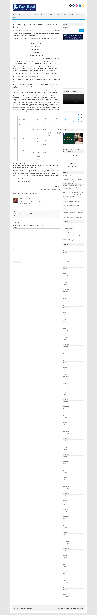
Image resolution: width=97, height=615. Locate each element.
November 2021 (66, 378)
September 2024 (66, 300)
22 (78, 119)
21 (75, 119)
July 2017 (64, 497)
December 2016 (66, 513)
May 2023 (65, 337)
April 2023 (65, 339)
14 (75, 117)
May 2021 (65, 392)
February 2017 (66, 509)
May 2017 (65, 502)
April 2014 (65, 562)
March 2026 (65, 259)
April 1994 (65, 594)
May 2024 (65, 309)
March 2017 (65, 507)
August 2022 (65, 358)
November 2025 (66, 268)
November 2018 (66, 461)
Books (51, 14)
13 (73, 117)
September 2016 (66, 520)
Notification (34, 193)
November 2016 (66, 516)
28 (75, 121)
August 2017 (65, 495)
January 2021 (65, 401)
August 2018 (65, 468)
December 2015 (66, 541)
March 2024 (65, 314)
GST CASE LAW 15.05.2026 (68, 175)
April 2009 (65, 580)
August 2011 (65, 571)
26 (70, 121)
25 (67, 121)
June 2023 (65, 335)
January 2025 (65, 291)
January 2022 (65, 374)
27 (73, 121)
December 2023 (66, 321)
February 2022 (66, 371)
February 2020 (66, 426)
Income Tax (43, 14)
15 (78, 117)
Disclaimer (67, 230)
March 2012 (65, 568)
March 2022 (65, 369)
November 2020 (66, 406)
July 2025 (64, 277)
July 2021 (64, 387)
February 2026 (66, 261)
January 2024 (65, 319)
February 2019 (66, 454)
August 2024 (65, 303)
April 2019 (65, 449)
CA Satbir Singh (18, 30)
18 (67, 119)
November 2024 (66, 296)
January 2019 (65, 456)
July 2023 (64, 332)
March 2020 (65, 424)
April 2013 (65, 566)
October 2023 (65, 325)
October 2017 (65, 490)
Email (14, 249)
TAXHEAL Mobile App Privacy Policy (72, 235)
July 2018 (64, 470)
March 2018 (65, 479)
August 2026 (65, 248)
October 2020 (65, 408)
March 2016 (65, 534)
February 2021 (66, 399)
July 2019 (64, 442)
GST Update (21, 14)
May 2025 (65, 282)
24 (65, 121)
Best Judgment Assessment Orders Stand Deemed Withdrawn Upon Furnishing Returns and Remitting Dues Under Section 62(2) (73, 202)
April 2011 (65, 575)
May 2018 (65, 474)
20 (73, 119)
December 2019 (66, 431)
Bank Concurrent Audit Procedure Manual (71, 240)
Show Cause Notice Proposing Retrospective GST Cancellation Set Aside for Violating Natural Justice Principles (73, 207)
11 (67, 117)
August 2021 (65, 385)
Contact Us (65, 226)
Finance (58, 14)
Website (15, 255)
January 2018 (65, 484)
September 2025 (66, 273)
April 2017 (65, 504)
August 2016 (65, 523)
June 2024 (65, 307)
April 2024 (65, 312)
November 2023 (66, 323)
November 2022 (66, 351)
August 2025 (65, 275)
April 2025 (65, 284)
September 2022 (66, 355)
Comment (15, 227)
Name (14, 243)
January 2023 (65, 346)
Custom (19, 193)
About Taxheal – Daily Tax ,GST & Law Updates (72, 224)
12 (70, 117)
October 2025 (65, 270)
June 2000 (65, 589)
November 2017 (66, 488)
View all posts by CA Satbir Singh (27, 203)
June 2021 (65, 390)
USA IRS (14, 17)
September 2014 (66, 559)
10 (65, 117)
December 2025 (66, 266)
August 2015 (65, 550)
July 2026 (64, 250)
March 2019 (65, 452)
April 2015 (65, 557)
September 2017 (66, 493)
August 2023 (65, 330)
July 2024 (64, 305)
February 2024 (66, 316)
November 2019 (66, 433)
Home (14, 14)
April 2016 (65, 532)
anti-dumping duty (27, 193)
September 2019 (66, 438)
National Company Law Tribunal (69, 239)
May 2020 (65, 419)
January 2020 (65, 429)
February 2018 (66, 481)
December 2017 (66, 486)
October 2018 (65, 463)
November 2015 (66, 543)
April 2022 (65, 367)
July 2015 (64, 552)
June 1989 (65, 598)
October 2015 (65, 546)
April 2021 (65, 394)
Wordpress (83, 612)
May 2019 (65, 447)
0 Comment (57, 30)
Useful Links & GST (69, 228)
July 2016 (64, 525)
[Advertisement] (73, 64)
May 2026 (65, 254)
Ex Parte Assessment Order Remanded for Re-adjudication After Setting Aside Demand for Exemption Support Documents (73, 196)
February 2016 (66, 536)
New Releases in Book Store (71, 232)
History (71, 14)
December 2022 (66, 348)
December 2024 (66, 293)
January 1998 (65, 591)
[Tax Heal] (24, 10)
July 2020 (64, 415)
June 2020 (65, 417)
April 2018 (65, 477)
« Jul (65, 125)
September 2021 (66, 383)
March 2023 (65, 342)
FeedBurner (76, 166)
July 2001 (64, 587)
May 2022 (65, 364)
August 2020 (65, 413)
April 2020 (65, 422)
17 (65, 119)
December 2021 (66, 376)
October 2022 (65, 353)
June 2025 (65, 280)
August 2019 (65, 440)
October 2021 (65, 380)
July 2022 (64, 360)
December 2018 (66, 458)
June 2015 (65, 555)
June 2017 (65, 500)
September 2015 (66, 548)
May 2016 (65, 529)
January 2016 (65, 539)
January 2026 (65, 264)
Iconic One (69, 612)
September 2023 (66, 328)
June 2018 (65, 472)
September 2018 (66, 465)
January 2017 (65, 511)
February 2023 (66, 344)
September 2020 (66, 410)
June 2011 (65, 573)
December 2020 (66, 403)
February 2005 (66, 584)
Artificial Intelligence (33, 14)
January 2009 (65, 582)
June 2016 (65, 527)
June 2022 (65, 362)
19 (70, 119)
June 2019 (65, 445)
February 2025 (66, 289)
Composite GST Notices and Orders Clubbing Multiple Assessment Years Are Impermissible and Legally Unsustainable (73, 187)
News (77, 14)
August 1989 (65, 596)
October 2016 (65, 518)
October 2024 (65, 298)
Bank (65, 14)
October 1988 (65, 601)
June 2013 (65, 564)
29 (78, 121)
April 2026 (65, 257)
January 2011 (65, 578)
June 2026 (65, 252)
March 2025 (65, 286)
